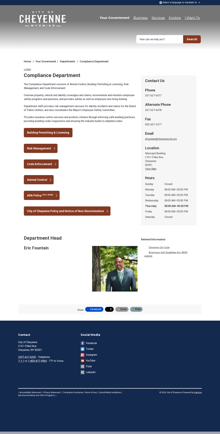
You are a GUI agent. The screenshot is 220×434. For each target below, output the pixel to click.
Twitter (90, 348)
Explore (175, 18)
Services (158, 18)
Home (27, 61)
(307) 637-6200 (27, 357)
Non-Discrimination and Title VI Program (36, 395)
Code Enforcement (39, 164)
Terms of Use (91, 392)
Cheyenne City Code (159, 247)
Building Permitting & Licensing (48, 132)
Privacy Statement (52, 392)
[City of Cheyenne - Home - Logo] (43, 19)
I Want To (192, 18)
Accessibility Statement (30, 392)
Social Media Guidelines (110, 392)
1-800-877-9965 (37, 360)
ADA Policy (40, 195)
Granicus (198, 392)
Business (140, 18)
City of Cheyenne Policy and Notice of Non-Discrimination (65, 211)
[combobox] (179, 2)
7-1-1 (21, 360)
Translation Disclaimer (73, 392)
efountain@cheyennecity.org (161, 139)
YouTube (90, 360)
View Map (150, 168)
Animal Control (37, 179)
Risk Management (39, 148)
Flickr (89, 366)
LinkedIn (91, 372)
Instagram (91, 354)
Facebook (91, 343)
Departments (68, 61)
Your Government (45, 61)
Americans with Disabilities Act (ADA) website (166, 254)
